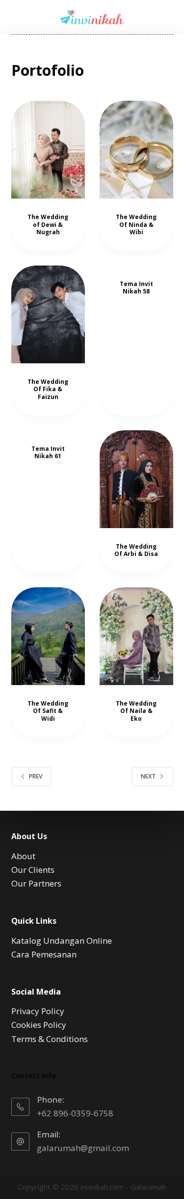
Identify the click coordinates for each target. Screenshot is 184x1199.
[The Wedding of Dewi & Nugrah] (48, 150)
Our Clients (32, 869)
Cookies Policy (38, 1024)
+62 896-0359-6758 (75, 1113)
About (23, 856)
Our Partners (36, 883)
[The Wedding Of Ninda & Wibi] (136, 150)
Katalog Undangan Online (61, 940)
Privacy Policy (37, 1011)
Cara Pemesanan (44, 954)
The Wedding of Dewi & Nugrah (47, 224)
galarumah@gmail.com (83, 1148)
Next (148, 776)
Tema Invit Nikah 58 (136, 288)
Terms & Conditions (49, 1038)
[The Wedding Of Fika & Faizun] (48, 314)
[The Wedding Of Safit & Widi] (48, 636)
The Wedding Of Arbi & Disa (136, 550)
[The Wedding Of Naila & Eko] (136, 636)
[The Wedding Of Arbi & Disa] (136, 479)
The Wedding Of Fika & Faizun (47, 389)
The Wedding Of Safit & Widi (47, 711)
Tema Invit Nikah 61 (48, 452)
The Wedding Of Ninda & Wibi (136, 224)
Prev (35, 776)
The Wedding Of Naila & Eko (136, 711)
